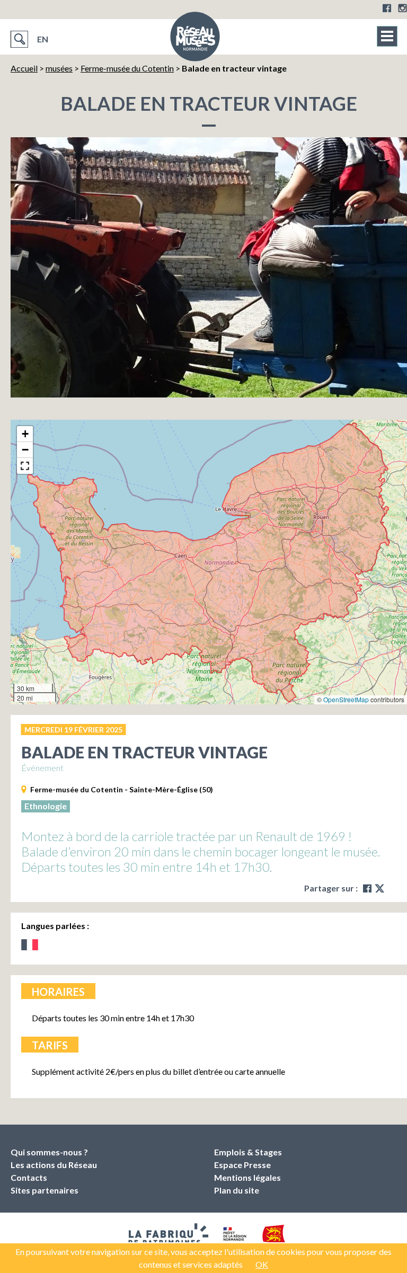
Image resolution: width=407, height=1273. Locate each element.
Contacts (29, 1177)
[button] (25, 434)
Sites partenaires (44, 1190)
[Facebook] (387, 8)
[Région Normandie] (274, 1238)
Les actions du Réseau (54, 1165)
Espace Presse (242, 1165)
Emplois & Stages (248, 1152)
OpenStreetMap (346, 699)
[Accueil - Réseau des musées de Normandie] (195, 39)
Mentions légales (247, 1177)
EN (42, 39)
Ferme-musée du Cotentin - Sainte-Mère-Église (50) (121, 789)
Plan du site (236, 1190)
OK (261, 1264)
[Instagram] (402, 8)
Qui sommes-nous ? (49, 1152)
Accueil (24, 68)
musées (59, 68)
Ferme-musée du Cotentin (127, 68)
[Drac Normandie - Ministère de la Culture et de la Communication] (233, 1237)
